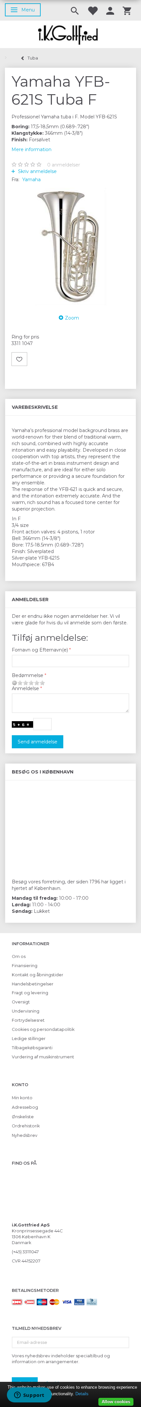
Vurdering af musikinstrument (43, 1056)
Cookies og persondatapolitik (43, 1029)
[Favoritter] (92, 10)
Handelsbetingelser (32, 983)
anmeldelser (63, 165)
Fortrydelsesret (28, 1020)
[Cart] (127, 10)
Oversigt (21, 1001)
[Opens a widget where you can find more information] (29, 1395)
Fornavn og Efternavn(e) (40, 650)
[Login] (110, 10)
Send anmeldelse (37, 742)
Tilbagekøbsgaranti (32, 1047)
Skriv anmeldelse (37, 171)
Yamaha (31, 179)
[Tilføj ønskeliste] (19, 359)
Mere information (31, 149)
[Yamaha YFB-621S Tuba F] (70, 246)
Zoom (72, 318)
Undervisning (25, 1011)
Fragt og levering (30, 992)
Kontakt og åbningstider (37, 974)
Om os (19, 956)
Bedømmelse (27, 675)
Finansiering (24, 965)
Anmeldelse (25, 688)
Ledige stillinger (29, 1038)
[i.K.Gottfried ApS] (70, 34)
